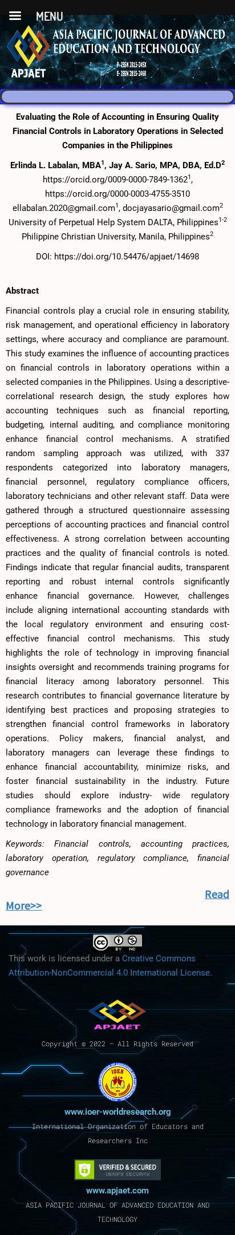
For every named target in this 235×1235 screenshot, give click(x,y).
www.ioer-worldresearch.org (117, 1112)
